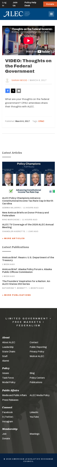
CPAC (41, 121)
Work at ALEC (37, 356)
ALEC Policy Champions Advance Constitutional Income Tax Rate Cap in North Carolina (27, 201)
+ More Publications (16, 295)
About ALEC (8, 342)
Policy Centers (37, 378)
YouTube (34, 417)
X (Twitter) (7, 417)
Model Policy (8, 382)
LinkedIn (34, 412)
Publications (36, 382)
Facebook (7, 412)
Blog (32, 373)
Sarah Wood (19, 80)
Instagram (7, 421)
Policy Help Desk (30, 4)
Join (4, 434)
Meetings (34, 434)
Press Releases (10, 400)
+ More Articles (13, 238)
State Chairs (8, 351)
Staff (4, 356)
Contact (34, 342)
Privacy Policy (37, 351)
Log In (4, 4)
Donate (50, 4)
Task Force (8, 378)
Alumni (5, 360)
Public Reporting (38, 347)
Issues (5, 373)
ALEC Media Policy (40, 395)
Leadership (8, 347)
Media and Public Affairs (14, 395)
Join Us (15, 4)
